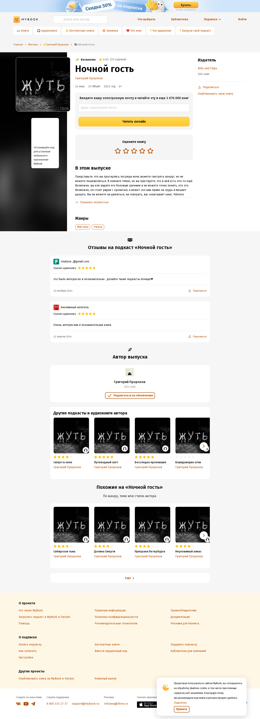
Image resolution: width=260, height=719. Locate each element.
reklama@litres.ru (116, 703)
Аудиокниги (49, 30)
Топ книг (136, 30)
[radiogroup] (134, 151)
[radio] (118, 151)
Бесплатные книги (81, 30)
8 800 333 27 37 (57, 703)
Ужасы (98, 227)
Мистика (82, 227)
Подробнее (180, 702)
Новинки (112, 30)
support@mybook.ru (85, 703)
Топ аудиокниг (161, 30)
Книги (25, 30)
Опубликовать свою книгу (215, 93)
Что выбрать (146, 19)
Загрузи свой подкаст (196, 30)
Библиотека (179, 19)
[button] (204, 446)
